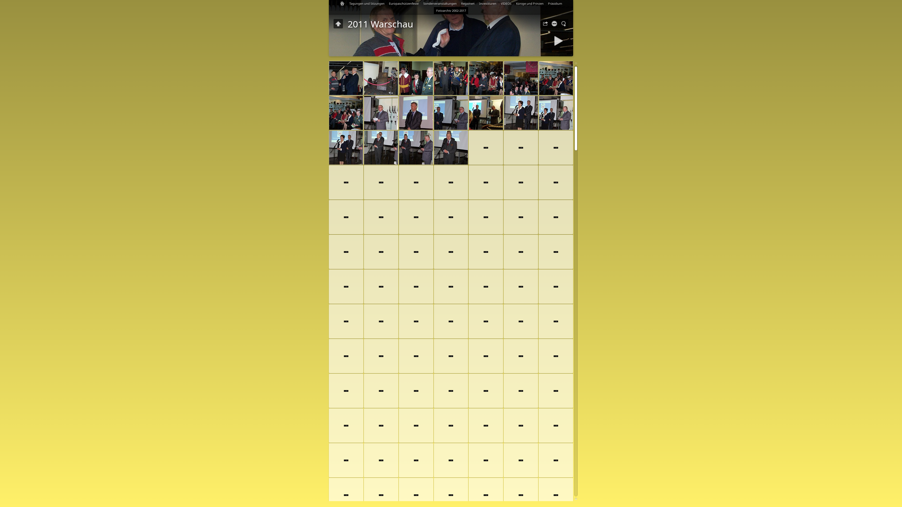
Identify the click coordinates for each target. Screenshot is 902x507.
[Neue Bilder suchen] (554, 23)
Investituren (487, 3)
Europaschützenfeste (404, 3)
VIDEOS (506, 3)
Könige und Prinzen (530, 3)
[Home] (342, 3)
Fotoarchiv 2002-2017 (451, 10)
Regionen (467, 3)
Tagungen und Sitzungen (367, 3)
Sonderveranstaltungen (440, 3)
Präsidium (555, 3)
